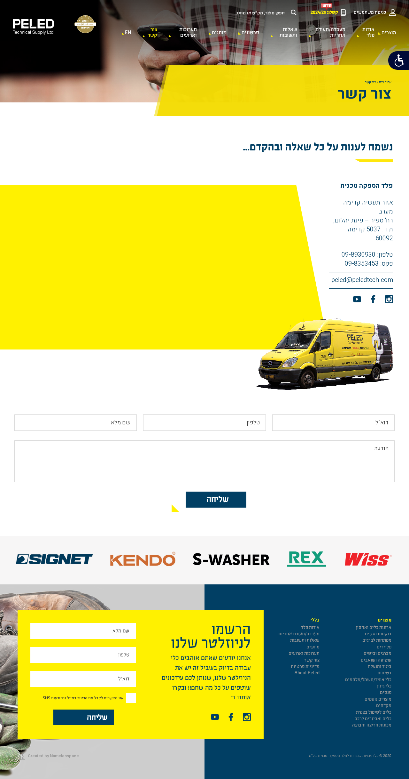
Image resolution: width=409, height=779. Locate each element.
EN (128, 33)
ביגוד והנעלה (379, 666)
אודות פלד (368, 32)
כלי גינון (384, 686)
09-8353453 (362, 263)
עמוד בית (385, 82)
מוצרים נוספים (378, 699)
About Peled (307, 673)
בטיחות (384, 673)
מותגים (219, 33)
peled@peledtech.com (362, 280)
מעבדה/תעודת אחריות (330, 32)
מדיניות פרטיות (305, 666)
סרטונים (250, 33)
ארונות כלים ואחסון (373, 627)
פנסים (385, 692)
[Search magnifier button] (293, 12)
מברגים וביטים (377, 653)
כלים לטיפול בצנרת (373, 712)
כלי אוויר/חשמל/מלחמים (368, 680)
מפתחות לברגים (376, 640)
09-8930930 (358, 254)
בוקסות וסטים (378, 634)
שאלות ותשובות (288, 32)
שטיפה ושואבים (376, 660)
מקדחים (383, 706)
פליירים (384, 647)
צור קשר (152, 32)
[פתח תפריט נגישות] (398, 60)
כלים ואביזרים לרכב (373, 719)
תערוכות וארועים (188, 32)
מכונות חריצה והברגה (371, 725)
